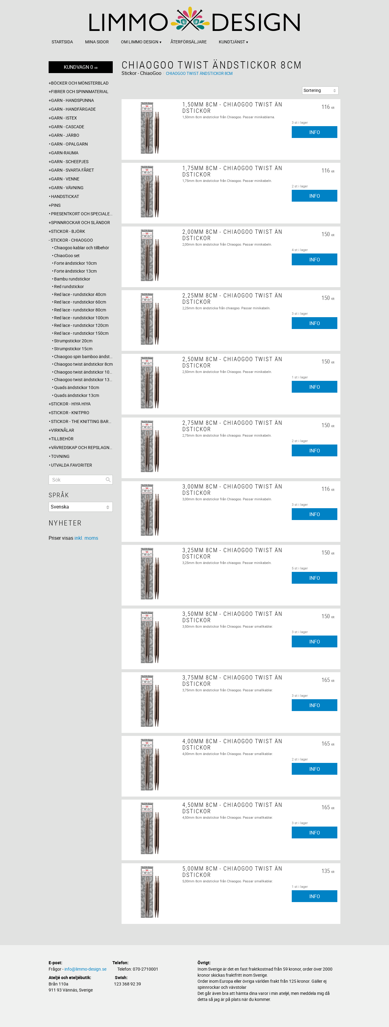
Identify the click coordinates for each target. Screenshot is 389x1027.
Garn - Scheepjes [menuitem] (69, 161)
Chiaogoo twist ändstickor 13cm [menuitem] (83, 379)
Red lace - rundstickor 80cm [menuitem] (80, 310)
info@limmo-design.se (85, 969)
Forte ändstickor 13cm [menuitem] (75, 271)
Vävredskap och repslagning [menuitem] (82, 447)
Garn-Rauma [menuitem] (64, 153)
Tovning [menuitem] (60, 456)
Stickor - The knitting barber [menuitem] (82, 421)
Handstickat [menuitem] (65, 196)
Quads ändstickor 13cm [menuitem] (76, 395)
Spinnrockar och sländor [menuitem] (80, 222)
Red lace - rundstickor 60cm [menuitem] (80, 302)
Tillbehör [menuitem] (62, 438)
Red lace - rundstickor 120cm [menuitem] (81, 325)
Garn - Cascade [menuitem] (67, 126)
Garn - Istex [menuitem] (64, 118)
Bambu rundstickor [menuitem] (72, 279)
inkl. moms (86, 538)
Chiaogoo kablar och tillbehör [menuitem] (81, 247)
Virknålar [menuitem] (62, 430)
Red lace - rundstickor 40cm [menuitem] (80, 294)
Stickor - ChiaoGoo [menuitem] (72, 240)
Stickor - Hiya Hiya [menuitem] (71, 404)
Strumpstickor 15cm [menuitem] (73, 348)
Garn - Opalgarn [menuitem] (69, 144)
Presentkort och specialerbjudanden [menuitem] (82, 213)
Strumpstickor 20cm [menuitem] (73, 341)
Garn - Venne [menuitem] (65, 179)
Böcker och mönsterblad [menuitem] (79, 83)
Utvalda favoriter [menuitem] (71, 465)
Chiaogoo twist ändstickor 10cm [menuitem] (83, 372)
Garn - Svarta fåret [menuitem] (72, 170)
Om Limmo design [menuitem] (139, 42)
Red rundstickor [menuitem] (69, 286)
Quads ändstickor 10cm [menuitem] (76, 387)
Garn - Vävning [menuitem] (67, 187)
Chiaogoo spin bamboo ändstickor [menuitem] (83, 356)
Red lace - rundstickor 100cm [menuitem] (81, 318)
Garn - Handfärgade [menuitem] (73, 109)
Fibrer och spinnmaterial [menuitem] (79, 91)
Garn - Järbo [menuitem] (65, 135)
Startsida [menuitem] (62, 42)
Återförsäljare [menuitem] (188, 42)
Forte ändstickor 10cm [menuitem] (75, 263)
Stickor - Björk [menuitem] (68, 231)
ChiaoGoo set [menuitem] (67, 255)
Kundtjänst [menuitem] (232, 42)
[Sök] (108, 479)
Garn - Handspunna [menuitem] (72, 100)
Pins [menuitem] (55, 205)
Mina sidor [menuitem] (97, 42)
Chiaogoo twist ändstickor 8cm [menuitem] (83, 364)
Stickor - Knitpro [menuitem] (70, 412)
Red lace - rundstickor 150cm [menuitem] (81, 333)
